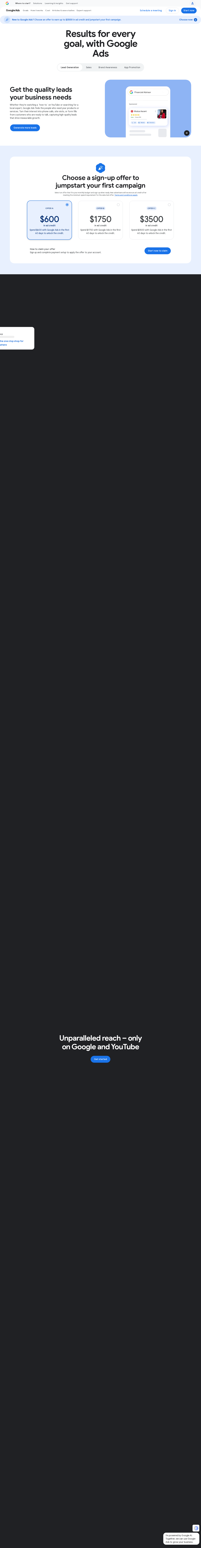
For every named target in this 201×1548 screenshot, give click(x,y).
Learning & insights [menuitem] (54, 3)
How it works (37, 10)
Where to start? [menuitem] (22, 3)
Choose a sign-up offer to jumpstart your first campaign (100, 181)
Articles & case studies (63, 10)
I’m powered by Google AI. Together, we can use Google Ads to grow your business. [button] (180, 1538)
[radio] (49, 220)
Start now (188, 10)
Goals (25, 10)
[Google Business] (7, 3)
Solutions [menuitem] (37, 3)
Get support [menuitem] (72, 3)
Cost (47, 10)
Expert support (84, 10)
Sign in (172, 10)
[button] (187, 133)
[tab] (69, 67)
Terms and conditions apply (126, 195)
